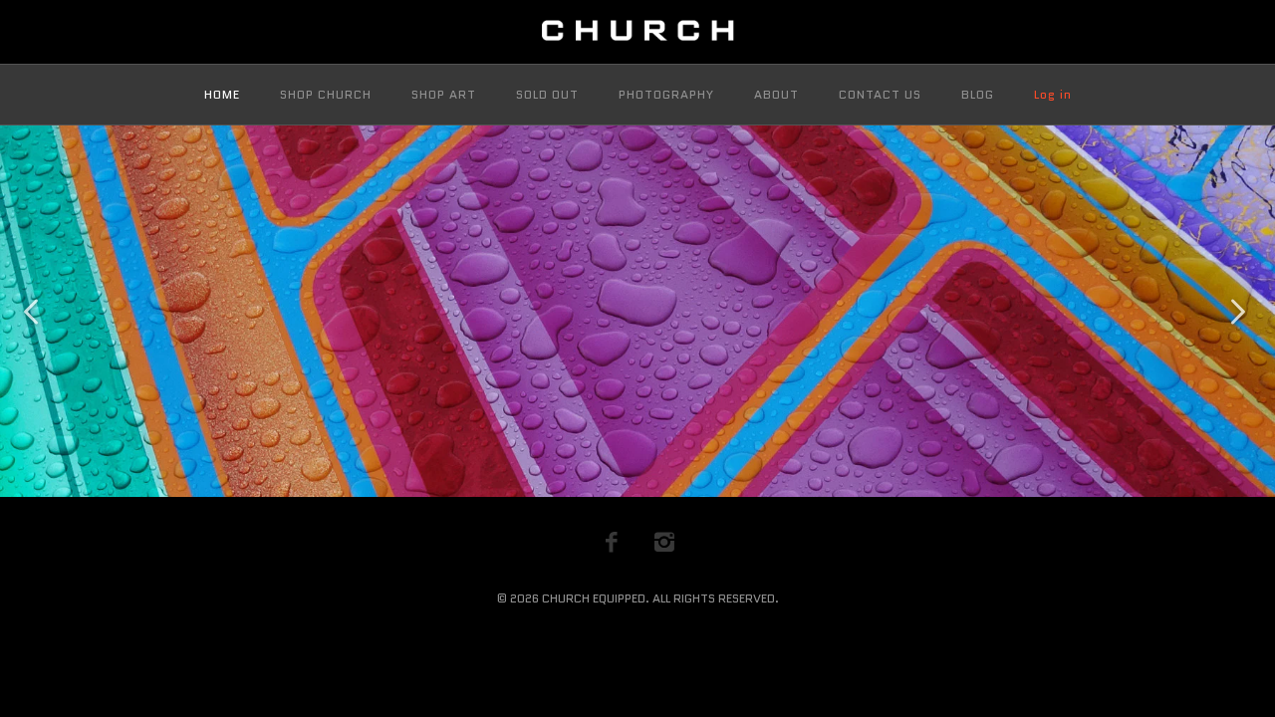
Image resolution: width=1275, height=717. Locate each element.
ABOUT (776, 94)
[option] (637, 311)
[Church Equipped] (637, 32)
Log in (1053, 94)
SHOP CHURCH (326, 94)
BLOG (977, 94)
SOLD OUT (547, 94)
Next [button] (1240, 312)
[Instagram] (664, 542)
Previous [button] (35, 312)
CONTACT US (880, 94)
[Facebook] (612, 542)
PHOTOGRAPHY (666, 94)
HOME (222, 94)
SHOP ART (443, 94)
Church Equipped (593, 598)
